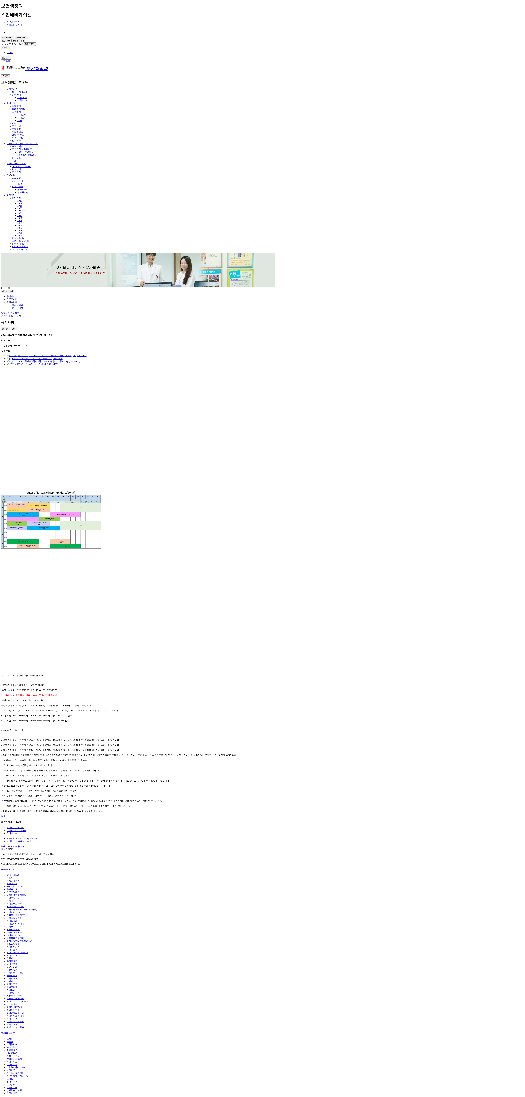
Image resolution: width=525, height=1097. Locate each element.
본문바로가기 (13, 22)
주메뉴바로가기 (14, 25)
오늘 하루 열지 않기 (14, 44)
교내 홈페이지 (8, 1033)
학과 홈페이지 (8, 869)
